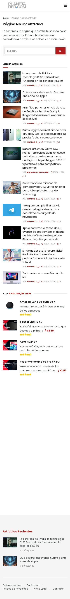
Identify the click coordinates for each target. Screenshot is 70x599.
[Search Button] (60, 50)
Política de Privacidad (15, 588)
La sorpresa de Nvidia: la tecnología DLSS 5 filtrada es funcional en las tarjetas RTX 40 (42, 77)
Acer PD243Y (28, 341)
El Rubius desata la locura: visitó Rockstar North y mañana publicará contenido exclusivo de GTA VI (43, 256)
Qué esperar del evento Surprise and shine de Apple (43, 94)
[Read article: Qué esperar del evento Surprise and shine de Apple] (12, 96)
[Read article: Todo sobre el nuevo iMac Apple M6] (12, 277)
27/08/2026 (49, 123)
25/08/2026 (49, 281)
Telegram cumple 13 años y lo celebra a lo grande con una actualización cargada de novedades (41, 211)
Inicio (6, 17)
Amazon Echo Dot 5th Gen (37, 302)
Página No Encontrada (23, 17)
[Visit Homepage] (17, 5)
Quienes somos (12, 585)
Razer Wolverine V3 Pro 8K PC (40, 361)
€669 (50, 330)
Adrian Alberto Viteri (38, 172)
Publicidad (33, 585)
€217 (63, 370)
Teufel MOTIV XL (31, 322)
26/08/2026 (49, 199)
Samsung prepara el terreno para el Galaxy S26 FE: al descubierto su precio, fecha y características (44, 133)
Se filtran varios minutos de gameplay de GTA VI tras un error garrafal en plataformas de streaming (43, 188)
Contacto (58, 588)
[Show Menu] (65, 5)
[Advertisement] (35, 404)
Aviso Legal (40, 588)
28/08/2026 (49, 85)
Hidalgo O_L (33, 85)
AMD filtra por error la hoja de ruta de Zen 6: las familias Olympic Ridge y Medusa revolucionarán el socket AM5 (43, 113)
